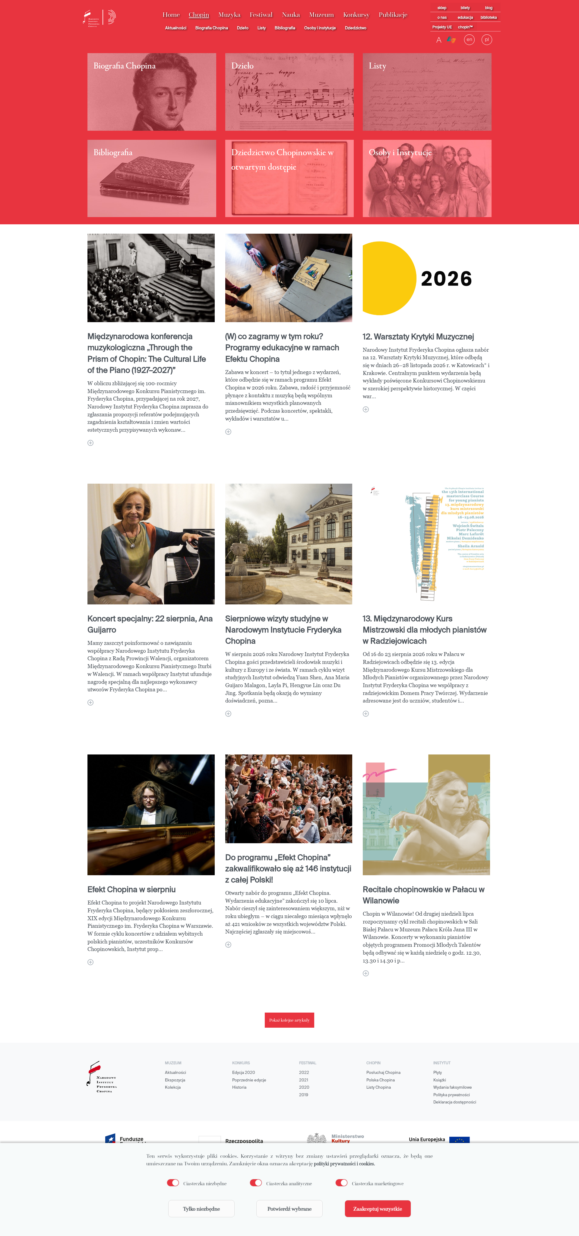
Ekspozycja (175, 1080)
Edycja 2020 (243, 1073)
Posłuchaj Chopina (383, 1073)
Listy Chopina (378, 1088)
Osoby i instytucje (320, 28)
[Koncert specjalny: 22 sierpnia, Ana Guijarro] (90, 703)
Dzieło (242, 28)
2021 (303, 1080)
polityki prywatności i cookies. (344, 1164)
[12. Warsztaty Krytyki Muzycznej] (366, 409)
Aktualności (175, 28)
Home (171, 15)
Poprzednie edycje (249, 1080)
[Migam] (451, 40)
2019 (303, 1095)
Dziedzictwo (355, 28)
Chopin (199, 15)
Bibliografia (285, 28)
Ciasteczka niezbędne (204, 1183)
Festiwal (261, 15)
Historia (239, 1088)
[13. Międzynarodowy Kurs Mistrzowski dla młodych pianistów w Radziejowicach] (366, 714)
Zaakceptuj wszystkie (377, 1208)
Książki (439, 1080)
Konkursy (356, 15)
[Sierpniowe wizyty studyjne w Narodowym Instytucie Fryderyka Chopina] (228, 714)
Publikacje (393, 15)
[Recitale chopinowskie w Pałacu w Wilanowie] (366, 973)
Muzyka (229, 15)
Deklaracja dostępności (454, 1102)
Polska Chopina (380, 1080)
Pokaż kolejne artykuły (289, 1020)
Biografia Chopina (211, 28)
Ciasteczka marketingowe (377, 1183)
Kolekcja (173, 1088)
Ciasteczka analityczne (289, 1183)
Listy (262, 28)
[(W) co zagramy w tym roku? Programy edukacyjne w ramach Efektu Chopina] (228, 432)
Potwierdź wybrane (289, 1208)
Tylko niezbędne (201, 1208)
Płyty (437, 1073)
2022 (304, 1073)
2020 (304, 1088)
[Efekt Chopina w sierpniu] (90, 962)
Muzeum (321, 15)
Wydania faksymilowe (452, 1088)
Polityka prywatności (451, 1095)
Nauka (291, 15)
